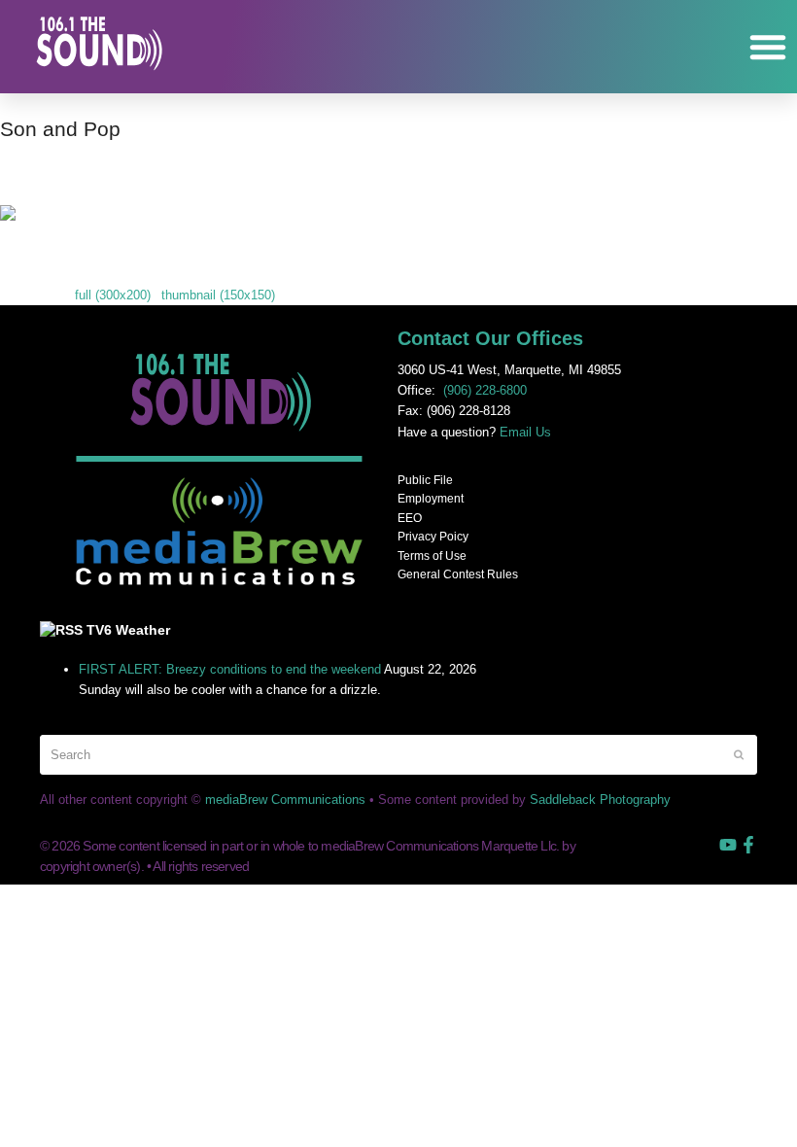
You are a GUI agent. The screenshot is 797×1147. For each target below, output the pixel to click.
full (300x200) (113, 295)
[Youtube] (728, 844)
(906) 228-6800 (485, 390)
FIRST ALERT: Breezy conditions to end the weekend (230, 669)
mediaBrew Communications (285, 799)
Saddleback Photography (600, 799)
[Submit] (739, 754)
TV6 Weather (128, 630)
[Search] (398, 755)
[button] (768, 46)
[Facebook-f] (748, 844)
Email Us (525, 432)
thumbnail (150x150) (218, 295)
